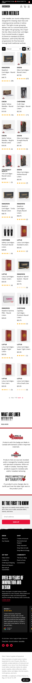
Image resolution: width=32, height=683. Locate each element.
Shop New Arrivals (22, 548)
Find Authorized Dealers (22, 542)
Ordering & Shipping (8, 563)
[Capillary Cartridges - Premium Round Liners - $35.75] (23, 299)
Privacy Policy (5, 641)
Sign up (16, 522)
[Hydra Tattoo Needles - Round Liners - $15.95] (8, 92)
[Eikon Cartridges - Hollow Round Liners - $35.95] (23, 161)
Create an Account (22, 538)
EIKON (4, 676)
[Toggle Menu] (28, 6)
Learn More (6, 600)
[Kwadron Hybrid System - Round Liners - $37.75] (23, 265)
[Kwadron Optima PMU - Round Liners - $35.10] (8, 299)
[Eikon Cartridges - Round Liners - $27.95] (23, 58)
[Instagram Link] (7, 645)
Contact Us (5, 560)
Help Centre (5, 558)
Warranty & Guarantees (5, 569)
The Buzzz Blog (22, 558)
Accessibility (21, 641)
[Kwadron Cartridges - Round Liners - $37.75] (8, 58)
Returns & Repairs (7, 565)
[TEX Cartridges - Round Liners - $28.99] (8, 161)
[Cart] (25, 6)
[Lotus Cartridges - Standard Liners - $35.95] (23, 231)
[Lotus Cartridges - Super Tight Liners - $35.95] (23, 335)
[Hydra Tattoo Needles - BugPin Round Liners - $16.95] (8, 127)
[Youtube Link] (11, 645)
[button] (14, 49)
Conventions (21, 563)
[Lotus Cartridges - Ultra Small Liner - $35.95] (23, 369)
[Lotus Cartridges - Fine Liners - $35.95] (8, 369)
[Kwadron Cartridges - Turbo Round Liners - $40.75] (8, 195)
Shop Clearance (22, 545)
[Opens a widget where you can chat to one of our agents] (25, 680)
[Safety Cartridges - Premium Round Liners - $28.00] (8, 231)
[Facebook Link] (3, 645)
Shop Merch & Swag (23, 550)
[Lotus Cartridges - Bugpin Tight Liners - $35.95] (8, 335)
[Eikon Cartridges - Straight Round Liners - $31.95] (23, 127)
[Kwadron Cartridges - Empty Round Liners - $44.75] (23, 195)
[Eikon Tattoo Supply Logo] (6, 6)
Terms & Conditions (13, 641)
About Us (5, 538)
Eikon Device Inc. (23, 676)
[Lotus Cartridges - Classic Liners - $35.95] (8, 265)
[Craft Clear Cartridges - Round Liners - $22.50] (23, 92)
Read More (4, 424)
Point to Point (21, 560)
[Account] (21, 6)
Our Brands (5, 541)
